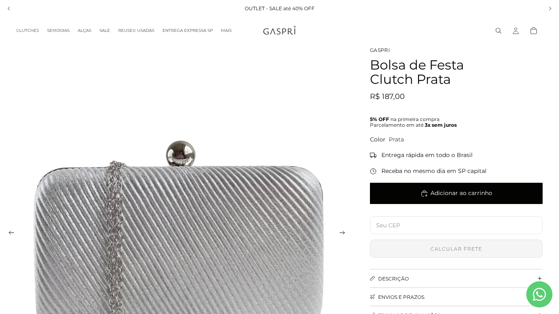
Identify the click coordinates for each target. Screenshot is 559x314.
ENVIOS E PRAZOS (401, 297)
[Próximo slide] (345, 234)
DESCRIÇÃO (393, 279)
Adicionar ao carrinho (461, 193)
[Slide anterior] (9, 234)
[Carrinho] (534, 31)
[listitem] (226, 31)
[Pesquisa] (498, 31)
